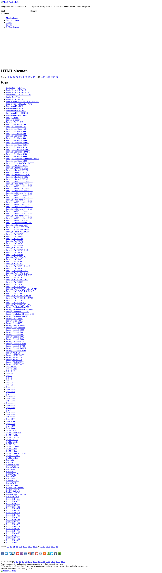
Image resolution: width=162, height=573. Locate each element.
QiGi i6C (10, 373)
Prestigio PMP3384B (14, 245)
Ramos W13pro (12, 465)
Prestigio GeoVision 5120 (16, 147)
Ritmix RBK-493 (13, 538)
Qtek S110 (10, 424)
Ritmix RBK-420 (13, 506)
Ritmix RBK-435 (13, 524)
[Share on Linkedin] (10, 553)
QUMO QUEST (13, 455)
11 (24, 77)
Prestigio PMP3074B (14, 234)
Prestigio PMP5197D (14, 264)
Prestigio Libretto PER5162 (17, 179)
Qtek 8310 (10, 405)
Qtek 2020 (10, 389)
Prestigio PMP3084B (14, 236)
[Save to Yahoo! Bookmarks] (21, 553)
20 (47, 77)
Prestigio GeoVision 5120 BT (18, 149)
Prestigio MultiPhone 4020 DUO (19, 193)
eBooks (9, 25)
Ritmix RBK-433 (13, 522)
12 (26, 77)
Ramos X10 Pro (12, 485)
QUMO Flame (12, 440)
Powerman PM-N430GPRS (17, 113)
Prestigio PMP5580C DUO (17, 270)
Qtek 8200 (10, 401)
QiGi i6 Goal (11, 369)
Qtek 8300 (10, 403)
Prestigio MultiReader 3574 (17, 225)
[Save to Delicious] (13, 553)
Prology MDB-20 (13, 353)
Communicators (12, 20)
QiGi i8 (9, 378)
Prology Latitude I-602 (15, 334)
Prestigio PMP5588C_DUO (17, 273)
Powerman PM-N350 (14, 108)
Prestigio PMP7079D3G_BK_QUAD (21, 289)
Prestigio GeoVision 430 (16, 138)
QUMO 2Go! (11, 430)
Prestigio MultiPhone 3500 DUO (19, 186)
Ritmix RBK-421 (13, 508)
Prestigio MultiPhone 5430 (16, 220)
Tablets (9, 22)
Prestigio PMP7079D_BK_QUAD (20, 291)
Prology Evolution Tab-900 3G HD (20, 314)
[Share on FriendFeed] (25, 553)
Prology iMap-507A (14, 323)
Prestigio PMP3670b (14, 248)
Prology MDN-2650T (15, 362)
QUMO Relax (12, 458)
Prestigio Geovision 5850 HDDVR (20, 163)
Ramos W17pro (12, 467)
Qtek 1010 (10, 387)
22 (52, 77)
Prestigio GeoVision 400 (16, 133)
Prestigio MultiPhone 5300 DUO (19, 216)
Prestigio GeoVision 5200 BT (18, 152)
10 (21, 77)
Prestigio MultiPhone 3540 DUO (19, 188)
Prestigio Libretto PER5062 (17, 177)
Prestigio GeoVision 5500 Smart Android (22, 159)
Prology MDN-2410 (14, 360)
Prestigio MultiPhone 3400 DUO (19, 184)
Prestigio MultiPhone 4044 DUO (19, 197)
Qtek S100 (10, 421)
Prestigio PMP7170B (14, 300)
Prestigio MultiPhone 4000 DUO (19, 191)
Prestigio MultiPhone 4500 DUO (19, 207)
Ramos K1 (10, 462)
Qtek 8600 (10, 408)
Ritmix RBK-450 (13, 529)
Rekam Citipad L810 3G (16, 494)
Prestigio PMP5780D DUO (17, 280)
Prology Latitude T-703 (15, 346)
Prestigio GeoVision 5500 (16, 156)
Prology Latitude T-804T (16, 350)
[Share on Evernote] (59, 553)
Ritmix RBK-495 (13, 540)
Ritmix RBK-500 (13, 542)
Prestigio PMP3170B (14, 239)
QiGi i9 (9, 380)
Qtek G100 (10, 419)
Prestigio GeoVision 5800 (16, 161)
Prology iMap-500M (14, 321)
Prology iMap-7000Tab (15, 328)
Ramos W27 (11, 471)
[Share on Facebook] (2, 553)
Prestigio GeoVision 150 (16, 129)
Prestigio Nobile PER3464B (17, 229)
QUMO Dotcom (12, 437)
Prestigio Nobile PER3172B (17, 227)
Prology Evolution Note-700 (17, 307)
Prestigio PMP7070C (14, 284)
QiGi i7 (9, 376)
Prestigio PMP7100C (14, 293)
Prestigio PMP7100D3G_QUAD (19, 298)
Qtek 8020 (10, 396)
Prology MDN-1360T (15, 355)
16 (36, 77)
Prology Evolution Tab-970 (17, 316)
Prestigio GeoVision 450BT (17, 145)
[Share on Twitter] (6, 553)
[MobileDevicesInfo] (9, 2)
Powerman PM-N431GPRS (17, 115)
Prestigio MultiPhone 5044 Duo (19, 213)
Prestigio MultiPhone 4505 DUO (19, 209)
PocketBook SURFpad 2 (16, 90)
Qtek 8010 (10, 394)
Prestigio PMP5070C (14, 252)
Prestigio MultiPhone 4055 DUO (19, 200)
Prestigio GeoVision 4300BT (17, 143)
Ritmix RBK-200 (13, 499)
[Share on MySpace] (32, 553)
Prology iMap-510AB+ (15, 325)
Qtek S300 (10, 428)
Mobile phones (12, 18)
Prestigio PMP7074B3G (16, 286)
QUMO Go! (11, 444)
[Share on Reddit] (40, 553)
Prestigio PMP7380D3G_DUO (18, 305)
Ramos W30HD (12, 481)
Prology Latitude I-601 (15, 332)
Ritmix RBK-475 (13, 533)
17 (47, 562)
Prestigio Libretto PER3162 (17, 172)
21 (49, 77)
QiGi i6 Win (11, 371)
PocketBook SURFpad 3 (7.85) (18, 95)
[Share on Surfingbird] (51, 553)
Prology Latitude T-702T (16, 344)
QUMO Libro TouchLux (16, 453)
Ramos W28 (11, 476)
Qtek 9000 (10, 410)
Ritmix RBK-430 (13, 517)
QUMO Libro (11, 449)
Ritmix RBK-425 (13, 513)
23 (54, 77)
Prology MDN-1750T (15, 357)
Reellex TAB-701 (13, 490)
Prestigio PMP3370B (14, 243)
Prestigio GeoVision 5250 (16, 154)
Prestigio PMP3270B (14, 241)
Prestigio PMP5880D (14, 282)
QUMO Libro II (12, 451)
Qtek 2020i (10, 392)
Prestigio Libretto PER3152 (17, 170)
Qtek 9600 (10, 417)
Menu (6, 14)
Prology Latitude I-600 (15, 330)
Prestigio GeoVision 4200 (16, 136)
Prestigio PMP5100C (14, 261)
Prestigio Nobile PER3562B (17, 232)
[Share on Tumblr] (55, 553)
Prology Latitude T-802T (16, 348)
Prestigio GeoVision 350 (16, 131)
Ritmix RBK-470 (13, 531)
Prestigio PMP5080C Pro (16, 257)
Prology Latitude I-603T (16, 337)
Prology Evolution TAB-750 (17, 312)
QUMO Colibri (12, 435)
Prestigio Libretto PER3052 (17, 165)
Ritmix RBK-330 (13, 501)
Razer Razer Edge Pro (15, 487)
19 (44, 77)
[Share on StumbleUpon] (44, 553)
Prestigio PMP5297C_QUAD (18, 266)
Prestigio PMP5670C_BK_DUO (19, 275)
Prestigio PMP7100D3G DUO (18, 296)
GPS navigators (12, 27)
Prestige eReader (12, 120)
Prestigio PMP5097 (14, 259)
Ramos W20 (11, 469)
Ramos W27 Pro (12, 474)
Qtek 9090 (10, 412)
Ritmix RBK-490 (13, 535)
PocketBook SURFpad (15, 88)
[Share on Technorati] (48, 553)
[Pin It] (36, 553)
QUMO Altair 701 (13, 433)
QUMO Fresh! (12, 442)
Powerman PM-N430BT (16, 111)
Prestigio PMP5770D (14, 277)
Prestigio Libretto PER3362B (18, 175)
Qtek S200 (10, 426)
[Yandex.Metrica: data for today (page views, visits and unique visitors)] (8, 571)
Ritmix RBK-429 (13, 515)
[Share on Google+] (17, 553)
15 (34, 77)
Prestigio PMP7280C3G (16, 302)
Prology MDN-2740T (15, 364)
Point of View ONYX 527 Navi (19, 104)
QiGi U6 (9, 382)
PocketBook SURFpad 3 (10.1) (18, 92)
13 (29, 77)
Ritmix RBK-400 (13, 503)
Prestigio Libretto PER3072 (17, 168)
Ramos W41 (11, 483)
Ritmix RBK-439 (13, 526)
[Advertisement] (77, 48)
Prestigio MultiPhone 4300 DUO (19, 202)
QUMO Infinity (12, 446)
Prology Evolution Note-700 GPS (19, 309)
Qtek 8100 (10, 398)
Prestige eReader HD (14, 122)
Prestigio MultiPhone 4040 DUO (19, 195)
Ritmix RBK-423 (13, 510)
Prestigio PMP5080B (14, 255)
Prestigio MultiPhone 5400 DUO (19, 218)
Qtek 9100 (10, 414)
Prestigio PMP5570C (14, 268)
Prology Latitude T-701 (15, 341)
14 (31, 77)
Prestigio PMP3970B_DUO (17, 250)
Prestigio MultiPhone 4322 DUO (19, 204)
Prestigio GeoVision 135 (16, 127)
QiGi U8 (9, 385)
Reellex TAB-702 (13, 492)
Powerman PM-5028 (14, 106)
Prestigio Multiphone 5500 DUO (19, 223)
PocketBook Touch (14, 97)
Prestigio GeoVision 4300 (16, 140)
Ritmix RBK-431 (13, 519)
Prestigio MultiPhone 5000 (16, 211)
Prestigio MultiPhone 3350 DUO (19, 181)
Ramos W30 (11, 478)
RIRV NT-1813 (12, 497)
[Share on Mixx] (29, 553)
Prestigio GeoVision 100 (16, 124)
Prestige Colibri (12, 117)
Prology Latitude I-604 (15, 339)
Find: (3, 11)
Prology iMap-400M (14, 318)
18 (41, 77)
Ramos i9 (10, 460)
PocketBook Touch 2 (14, 99)
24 (57, 77)
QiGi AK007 (11, 366)
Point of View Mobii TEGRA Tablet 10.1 (22, 101)
